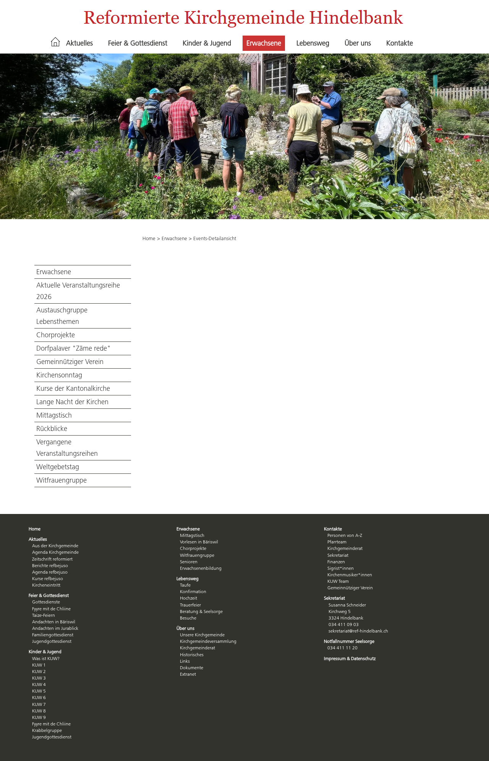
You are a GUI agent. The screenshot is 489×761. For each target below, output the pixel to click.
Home (148, 238)
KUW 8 (39, 711)
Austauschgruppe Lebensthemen (61, 316)
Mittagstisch (54, 415)
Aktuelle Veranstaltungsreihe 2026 (78, 291)
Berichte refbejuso (50, 565)
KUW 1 (39, 665)
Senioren (189, 561)
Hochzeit (188, 598)
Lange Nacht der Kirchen (72, 402)
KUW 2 (39, 671)
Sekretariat (337, 555)
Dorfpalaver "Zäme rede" (73, 348)
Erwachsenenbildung (201, 568)
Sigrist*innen (340, 568)
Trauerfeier (190, 605)
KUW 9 (39, 717)
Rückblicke (51, 428)
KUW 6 (39, 697)
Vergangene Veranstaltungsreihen (67, 448)
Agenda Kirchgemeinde (55, 552)
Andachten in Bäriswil (53, 621)
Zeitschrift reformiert (52, 559)
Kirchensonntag (59, 375)
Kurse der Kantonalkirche (73, 388)
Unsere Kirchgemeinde (202, 634)
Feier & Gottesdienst (137, 43)
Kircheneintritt (46, 585)
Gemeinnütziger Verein (70, 362)
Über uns (358, 43)
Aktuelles (79, 43)
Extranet (188, 674)
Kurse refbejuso (47, 578)
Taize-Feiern (43, 615)
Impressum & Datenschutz (350, 658)
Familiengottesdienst (52, 634)
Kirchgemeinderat (197, 647)
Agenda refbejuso (50, 572)
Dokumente (191, 667)
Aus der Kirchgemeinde (55, 545)
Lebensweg (312, 43)
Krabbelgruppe (47, 730)
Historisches (192, 654)
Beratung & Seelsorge (201, 611)
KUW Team (338, 581)
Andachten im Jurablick (55, 628)
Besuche (188, 618)
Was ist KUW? (46, 658)
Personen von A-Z (344, 535)
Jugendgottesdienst (51, 641)
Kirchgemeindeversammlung (208, 641)
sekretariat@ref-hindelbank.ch (358, 631)
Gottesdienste (46, 602)
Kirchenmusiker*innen (349, 574)
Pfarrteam (337, 542)
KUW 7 (39, 704)
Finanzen (336, 561)
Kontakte (399, 43)
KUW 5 (39, 691)
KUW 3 (39, 678)
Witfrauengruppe (61, 480)
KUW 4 (39, 684)
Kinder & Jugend (207, 43)
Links (185, 661)
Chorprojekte (55, 335)
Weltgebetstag (57, 467)
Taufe (185, 585)
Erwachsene (263, 43)
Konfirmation (193, 591)
